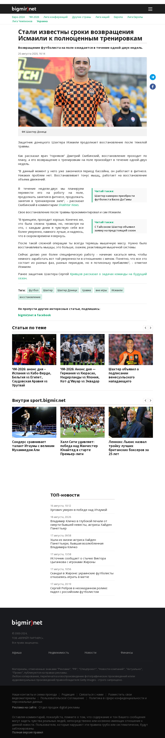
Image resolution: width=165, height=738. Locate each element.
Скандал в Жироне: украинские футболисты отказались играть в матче (81, 575)
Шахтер (48, 290)
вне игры (101, 290)
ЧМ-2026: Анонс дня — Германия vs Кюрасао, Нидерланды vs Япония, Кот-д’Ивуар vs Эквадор (79, 375)
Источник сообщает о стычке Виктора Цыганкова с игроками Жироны (78, 560)
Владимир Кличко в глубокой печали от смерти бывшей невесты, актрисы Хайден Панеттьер (81, 524)
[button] (145, 327)
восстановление (30, 297)
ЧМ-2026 (34, 17)
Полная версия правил (27, 732)
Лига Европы (135, 17)
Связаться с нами (91, 694)
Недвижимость (58, 652)
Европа (118, 17)
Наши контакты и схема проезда (34, 694)
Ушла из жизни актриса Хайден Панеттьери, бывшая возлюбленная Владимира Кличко (76, 543)
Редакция (68, 694)
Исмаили (117, 290)
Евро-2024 (18, 17)
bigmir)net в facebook (34, 315)
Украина (42, 21)
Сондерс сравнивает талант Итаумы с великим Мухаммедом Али (33, 445)
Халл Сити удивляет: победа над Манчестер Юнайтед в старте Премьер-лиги (79, 447)
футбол (33, 290)
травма (86, 290)
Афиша (17, 652)
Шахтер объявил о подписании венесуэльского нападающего (124, 375)
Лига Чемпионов (22, 21)
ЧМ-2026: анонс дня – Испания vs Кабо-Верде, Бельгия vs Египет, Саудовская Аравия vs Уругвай (31, 377)
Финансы (127, 652)
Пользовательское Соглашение (62, 698)
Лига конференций (55, 17)
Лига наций (102, 17)
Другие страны (81, 17)
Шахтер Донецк (67, 290)
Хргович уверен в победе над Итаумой (78, 510)
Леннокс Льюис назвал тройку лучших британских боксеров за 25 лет (129, 447)
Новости (90, 652)
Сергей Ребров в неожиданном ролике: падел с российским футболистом (79, 590)
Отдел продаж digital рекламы (59, 707)
